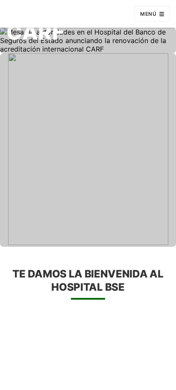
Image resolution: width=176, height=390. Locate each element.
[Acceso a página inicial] (45, 14)
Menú (148, 14)
